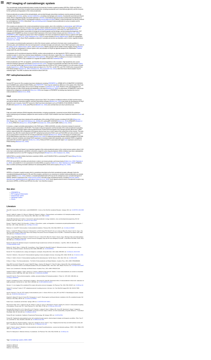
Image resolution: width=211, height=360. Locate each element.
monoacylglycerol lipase (48, 19)
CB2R (30, 340)
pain (80, 114)
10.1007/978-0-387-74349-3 (43, 301)
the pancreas (40, 46)
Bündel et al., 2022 (41, 104)
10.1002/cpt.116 (79, 285)
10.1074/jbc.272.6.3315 (32, 225)
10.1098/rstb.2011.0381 (38, 319)
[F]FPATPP (40, 85)
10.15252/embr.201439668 (41, 273)
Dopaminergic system (17, 195)
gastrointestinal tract (51, 29)
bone (13, 179)
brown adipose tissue (62, 36)
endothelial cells (58, 58)
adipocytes (31, 29)
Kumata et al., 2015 (44, 122)
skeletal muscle (73, 29)
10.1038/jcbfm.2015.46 (30, 312)
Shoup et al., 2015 (25, 122)
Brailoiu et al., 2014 (55, 101)
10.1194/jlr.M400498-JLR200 (13, 244)
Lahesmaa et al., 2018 (13, 38)
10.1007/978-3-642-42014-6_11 (19, 294)
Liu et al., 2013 (66, 122)
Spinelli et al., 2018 (20, 104)
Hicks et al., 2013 (63, 121)
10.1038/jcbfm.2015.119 (20, 233)
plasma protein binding (30, 65)
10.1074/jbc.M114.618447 (77, 265)
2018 (25, 121)
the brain (19, 16)
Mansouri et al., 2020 (22, 141)
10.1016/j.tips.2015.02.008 (54, 306)
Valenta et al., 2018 (73, 33)
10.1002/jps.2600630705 (12, 277)
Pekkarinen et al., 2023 (35, 36)
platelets (60, 16)
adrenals (9, 179)
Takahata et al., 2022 (68, 163)
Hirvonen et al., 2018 (13, 40)
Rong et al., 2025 (65, 164)
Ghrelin (13, 199)
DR (66, 139)
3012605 (47, 215)
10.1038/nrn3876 (73, 258)
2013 (19, 121)
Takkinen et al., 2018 (24, 91)
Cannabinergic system (16, 340)
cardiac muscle (13, 46)
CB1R (25, 340)
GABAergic (78, 26)
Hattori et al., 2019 (70, 161)
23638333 (9, 289)
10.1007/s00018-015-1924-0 (45, 282)
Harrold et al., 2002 (52, 88)
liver (63, 55)
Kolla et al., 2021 (34, 139)
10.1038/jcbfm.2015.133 (20, 239)
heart (64, 29)
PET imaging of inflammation (19, 194)
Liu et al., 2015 (21, 176)
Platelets (79, 48)
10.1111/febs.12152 (16, 328)
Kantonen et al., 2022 (22, 36)
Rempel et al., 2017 (50, 152)
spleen (29, 46)
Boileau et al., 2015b (34, 121)
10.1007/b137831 (59, 315)
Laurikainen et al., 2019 (52, 86)
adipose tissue (22, 46)
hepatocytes (40, 29)
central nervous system (34, 177)
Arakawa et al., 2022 (63, 152)
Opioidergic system (16, 197)
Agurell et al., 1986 (17, 67)
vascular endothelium (33, 16)
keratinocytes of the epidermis (36, 57)
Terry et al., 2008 (35, 90)
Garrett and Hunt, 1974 (39, 63)
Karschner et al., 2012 (49, 68)
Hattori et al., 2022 (56, 163)
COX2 (21, 21)
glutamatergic (69, 26)
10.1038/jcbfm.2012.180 (41, 324)
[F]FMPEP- (11, 34)
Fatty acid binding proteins (39, 21)
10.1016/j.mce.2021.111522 (30, 220)
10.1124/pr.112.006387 (69, 228)
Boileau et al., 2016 (39, 136)
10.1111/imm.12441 (78, 255)
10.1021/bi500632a (49, 248)
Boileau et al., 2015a (55, 134)
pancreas (71, 177)
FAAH (42, 17)
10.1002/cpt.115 (64, 331)
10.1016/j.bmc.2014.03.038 (73, 251)
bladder (14, 57)
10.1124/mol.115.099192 (30, 298)
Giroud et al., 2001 (24, 68)
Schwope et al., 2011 (36, 68)
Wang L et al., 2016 (15, 158)
